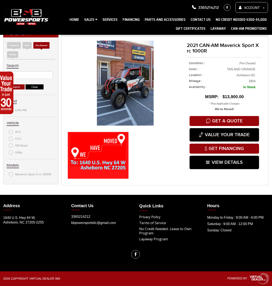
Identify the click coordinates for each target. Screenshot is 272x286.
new (27, 45)
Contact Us (201, 20)
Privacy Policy (149, 217)
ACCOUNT (252, 7)
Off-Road (21, 145)
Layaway (218, 28)
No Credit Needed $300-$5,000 (241, 20)
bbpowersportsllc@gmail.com (93, 223)
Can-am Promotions (249, 28)
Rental (12, 54)
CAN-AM (21, 110)
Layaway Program (153, 239)
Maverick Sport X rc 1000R (33, 174)
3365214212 (208, 7)
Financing (131, 20)
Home (74, 20)
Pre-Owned (41, 45)
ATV (18, 132)
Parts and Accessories (165, 20)
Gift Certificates (190, 28)
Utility (18, 152)
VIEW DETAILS (227, 162)
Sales (89, 20)
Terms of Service (152, 223)
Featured (13, 45)
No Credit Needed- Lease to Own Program (165, 231)
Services (110, 20)
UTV (18, 138)
